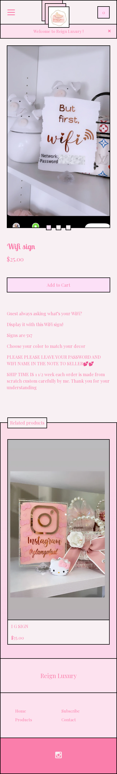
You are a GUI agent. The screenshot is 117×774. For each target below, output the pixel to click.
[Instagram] (58, 756)
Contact (68, 719)
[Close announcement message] (109, 31)
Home (20, 711)
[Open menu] (11, 13)
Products (23, 719)
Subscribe (70, 711)
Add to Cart (58, 285)
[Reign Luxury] (58, 17)
